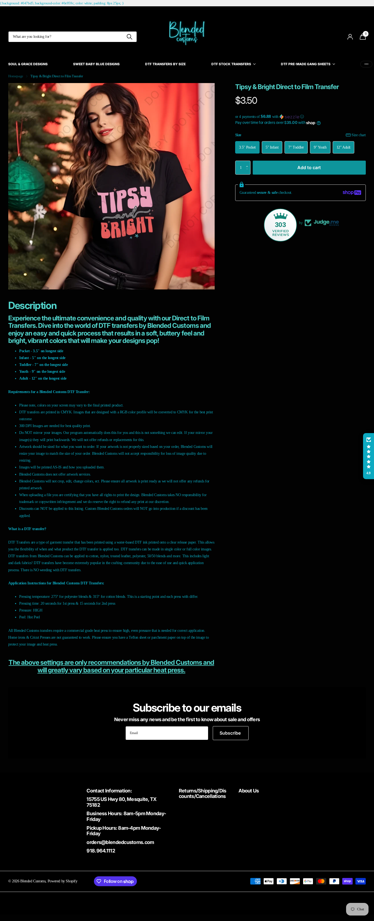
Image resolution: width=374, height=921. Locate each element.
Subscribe (231, 733)
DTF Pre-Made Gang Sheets (305, 64)
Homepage (15, 76)
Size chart (359, 135)
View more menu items (366, 64)
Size (300, 135)
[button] (300, 116)
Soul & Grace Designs (28, 64)
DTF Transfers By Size (165, 64)
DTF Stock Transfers (231, 64)
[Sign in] (350, 37)
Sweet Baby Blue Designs (96, 64)
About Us (248, 791)
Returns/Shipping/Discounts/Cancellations (202, 793)
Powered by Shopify (62, 881)
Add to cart (309, 167)
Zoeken (129, 36)
